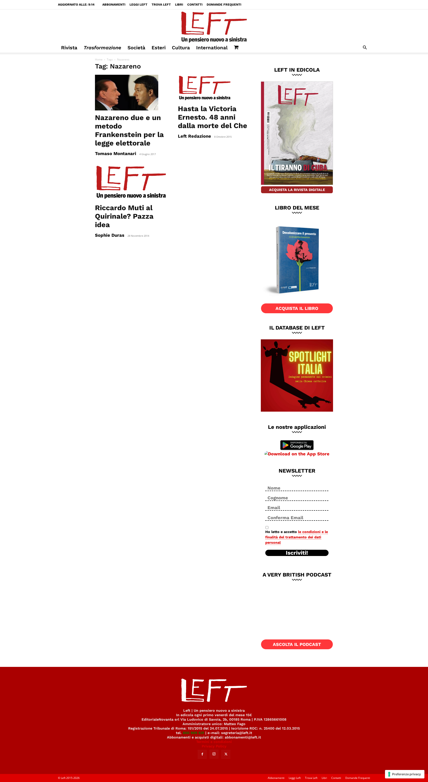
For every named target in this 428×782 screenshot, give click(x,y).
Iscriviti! (297, 553)
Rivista (69, 47)
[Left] (214, 26)
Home (99, 59)
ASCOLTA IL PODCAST (297, 644)
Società (136, 47)
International (212, 47)
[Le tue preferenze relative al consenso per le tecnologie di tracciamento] (404, 774)
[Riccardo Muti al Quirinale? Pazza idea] (131, 182)
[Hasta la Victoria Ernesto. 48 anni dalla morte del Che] (214, 88)
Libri (179, 4)
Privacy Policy (214, 746)
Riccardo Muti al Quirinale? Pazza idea (124, 216)
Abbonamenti (113, 4)
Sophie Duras (109, 235)
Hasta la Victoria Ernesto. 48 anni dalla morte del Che (212, 117)
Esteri (159, 47)
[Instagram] (214, 754)
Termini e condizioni (214, 742)
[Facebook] (202, 754)
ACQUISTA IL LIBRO (297, 308)
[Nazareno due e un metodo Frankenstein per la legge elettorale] (131, 92)
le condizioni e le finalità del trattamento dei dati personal (296, 537)
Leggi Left (138, 4)
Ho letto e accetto (296, 537)
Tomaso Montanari (115, 153)
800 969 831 (193, 733)
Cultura (181, 47)
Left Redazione (194, 136)
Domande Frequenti (224, 4)
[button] (364, 48)
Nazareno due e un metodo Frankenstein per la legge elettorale (129, 130)
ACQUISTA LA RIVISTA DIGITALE (297, 190)
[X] (225, 754)
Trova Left (161, 4)
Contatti (194, 4)
